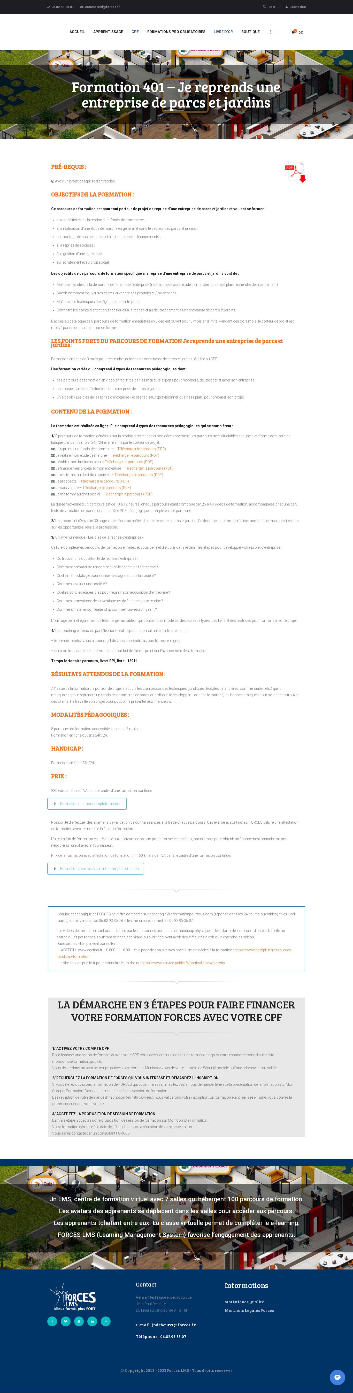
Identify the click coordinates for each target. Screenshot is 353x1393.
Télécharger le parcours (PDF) (141, 449)
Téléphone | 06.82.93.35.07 (161, 1336)
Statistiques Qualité (244, 1301)
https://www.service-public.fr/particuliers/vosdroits (183, 963)
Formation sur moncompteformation (90, 804)
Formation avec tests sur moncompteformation (99, 869)
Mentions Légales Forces (249, 1310)
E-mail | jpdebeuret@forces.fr (166, 1324)
